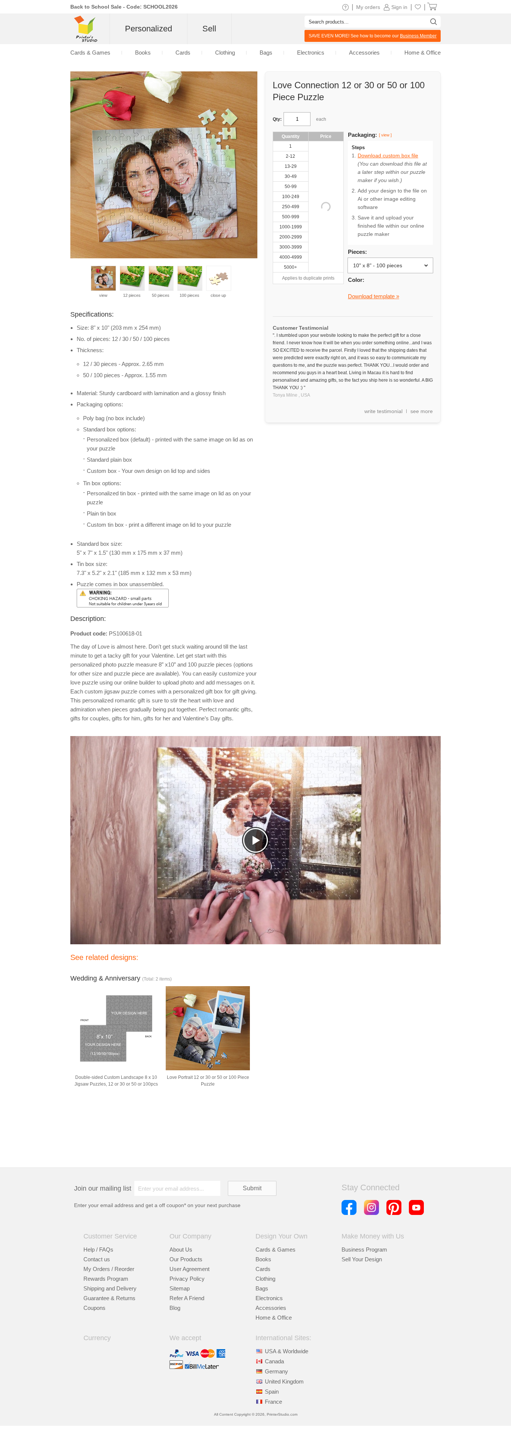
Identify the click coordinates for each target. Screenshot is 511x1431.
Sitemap (179, 1288)
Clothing (265, 1278)
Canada (274, 1361)
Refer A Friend (186, 1298)
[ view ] (385, 135)
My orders (368, 7)
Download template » (373, 296)
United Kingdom (284, 1381)
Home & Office (274, 1317)
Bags (262, 1288)
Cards (263, 1269)
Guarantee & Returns (109, 1298)
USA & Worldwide (286, 1351)
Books (263, 1259)
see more (421, 411)
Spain (272, 1391)
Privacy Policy (187, 1278)
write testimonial (383, 411)
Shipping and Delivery (110, 1288)
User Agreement (189, 1269)
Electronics (269, 1298)
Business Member (418, 36)
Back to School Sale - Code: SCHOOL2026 (124, 7)
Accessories (271, 1308)
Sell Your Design (362, 1259)
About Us (180, 1249)
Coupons (94, 1308)
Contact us (96, 1259)
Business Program (364, 1249)
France (273, 1401)
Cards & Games (276, 1249)
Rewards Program (105, 1278)
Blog (174, 1308)
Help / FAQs (98, 1249)
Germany (276, 1371)
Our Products (185, 1259)
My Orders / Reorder (108, 1269)
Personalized (148, 28)
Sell (209, 28)
